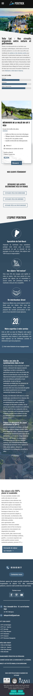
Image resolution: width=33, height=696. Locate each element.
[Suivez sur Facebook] (11, 595)
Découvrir (15, 163)
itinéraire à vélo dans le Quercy (14, 71)
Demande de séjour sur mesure (10, 549)
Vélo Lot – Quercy (6, 647)
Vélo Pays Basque (6, 649)
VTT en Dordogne (6, 625)
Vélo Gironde (4, 651)
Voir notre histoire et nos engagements (16, 346)
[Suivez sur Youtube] (21, 595)
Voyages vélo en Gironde (14, 199)
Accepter (13, 691)
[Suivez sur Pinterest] (16, 595)
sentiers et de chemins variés (17, 53)
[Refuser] (31, 689)
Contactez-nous (16, 574)
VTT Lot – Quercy (6, 627)
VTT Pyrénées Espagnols (8, 638)
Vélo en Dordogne (6, 645)
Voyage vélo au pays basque (15, 205)
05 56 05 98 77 (16, 567)
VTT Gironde (4, 629)
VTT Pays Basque (6, 631)
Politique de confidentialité (17, 693)
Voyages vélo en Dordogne (15, 193)
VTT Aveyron (4, 636)
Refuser (20, 691)
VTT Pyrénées (5, 633)
